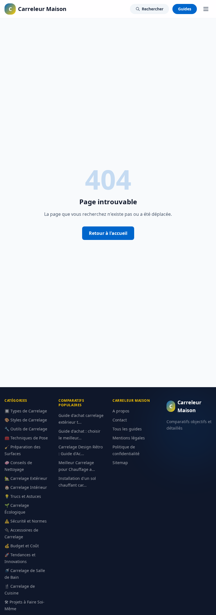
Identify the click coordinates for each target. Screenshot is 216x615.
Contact (119, 420)
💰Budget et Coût (21, 545)
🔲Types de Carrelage (25, 411)
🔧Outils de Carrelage (25, 429)
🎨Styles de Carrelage (25, 420)
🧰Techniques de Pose (26, 438)
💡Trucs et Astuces (22, 496)
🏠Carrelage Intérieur (25, 487)
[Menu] (206, 9)
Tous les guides (127, 429)
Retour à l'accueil (108, 233)
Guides (184, 9)
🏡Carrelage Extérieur (25, 478)
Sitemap (120, 462)
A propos (120, 411)
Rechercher (152, 9)
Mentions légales (128, 438)
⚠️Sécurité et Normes (25, 521)
